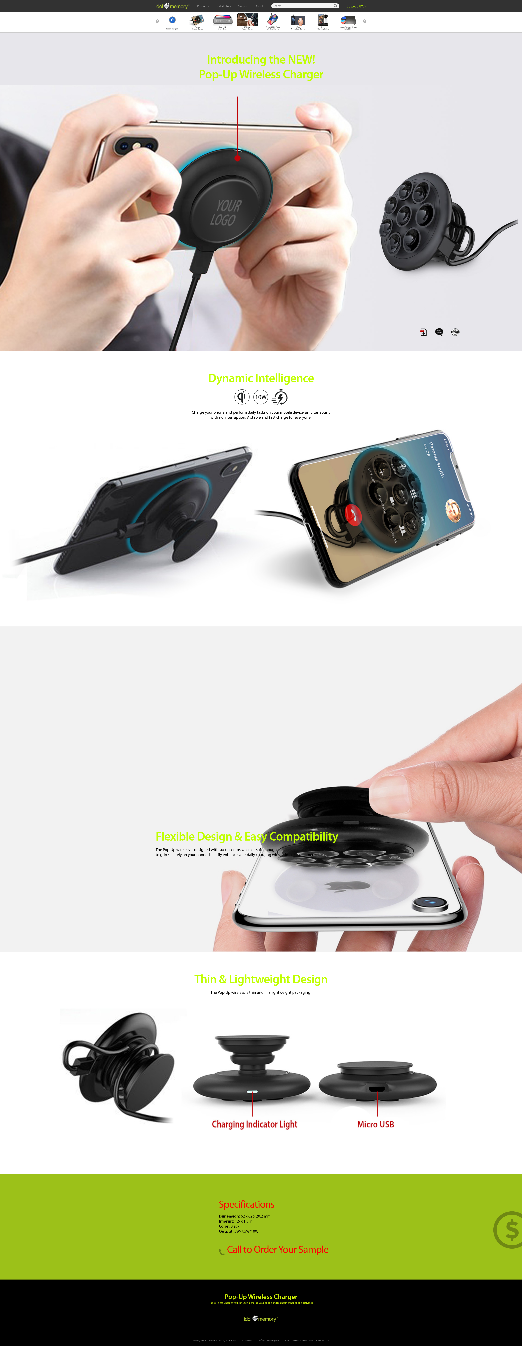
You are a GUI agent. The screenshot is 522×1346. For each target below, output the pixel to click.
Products (203, 6)
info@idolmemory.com (269, 1341)
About (259, 6)
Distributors (224, 6)
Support (243, 6)
